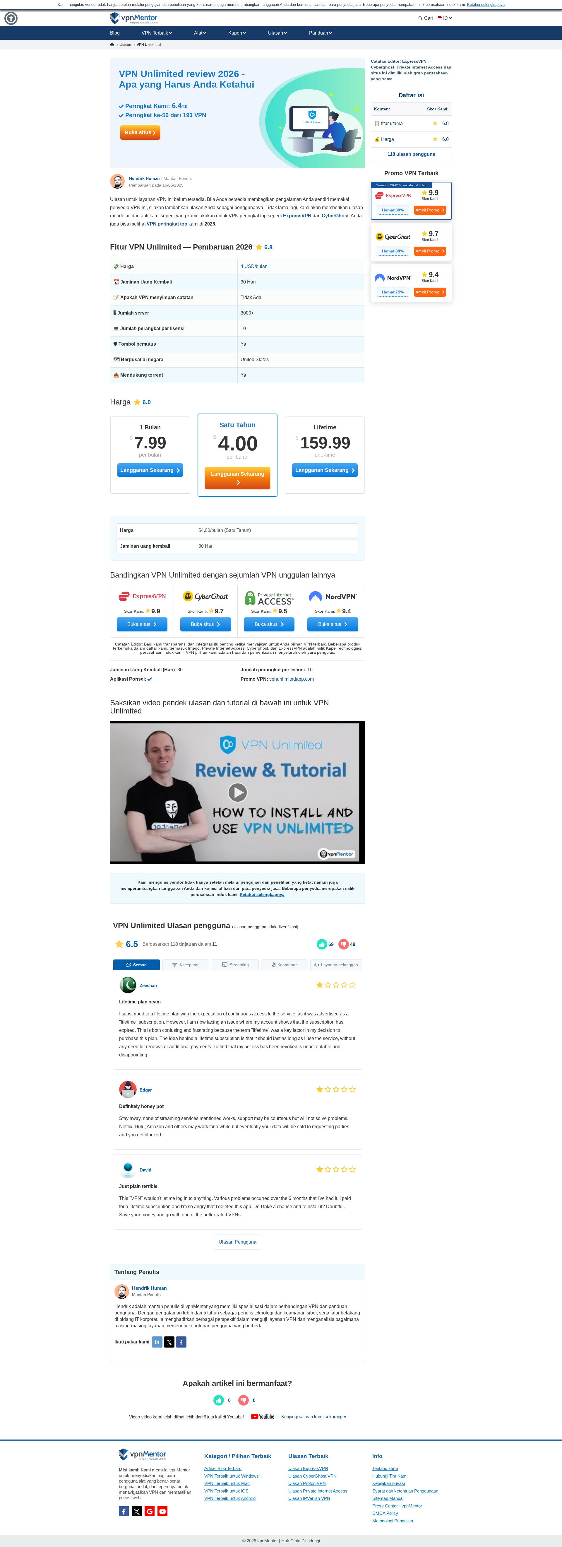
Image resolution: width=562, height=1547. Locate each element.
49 (352, 944)
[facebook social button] (124, 1511)
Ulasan (275, 32)
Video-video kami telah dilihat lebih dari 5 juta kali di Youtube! (186, 1416)
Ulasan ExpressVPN (308, 1468)
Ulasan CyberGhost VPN (312, 1475)
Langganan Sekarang (237, 474)
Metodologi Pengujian (392, 1520)
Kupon (235, 32)
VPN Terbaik (155, 32)
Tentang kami (385, 1468)
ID (445, 18)
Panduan (318, 32)
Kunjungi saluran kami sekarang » (313, 1416)
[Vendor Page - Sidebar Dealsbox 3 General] (411, 282)
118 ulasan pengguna (411, 154)
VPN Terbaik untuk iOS (226, 1490)
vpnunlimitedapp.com (291, 679)
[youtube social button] (162, 1511)
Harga (387, 139)
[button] (11, 18)
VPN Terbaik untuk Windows (231, 1475)
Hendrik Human (144, 178)
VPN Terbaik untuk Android (230, 1498)
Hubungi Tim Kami (389, 1475)
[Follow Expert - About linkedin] (157, 1342)
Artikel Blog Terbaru (222, 1468)
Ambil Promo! (428, 210)
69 (330, 944)
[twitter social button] (137, 1511)
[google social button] (150, 1511)
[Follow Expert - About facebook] (181, 1342)
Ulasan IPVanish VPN (309, 1498)
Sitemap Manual (387, 1498)
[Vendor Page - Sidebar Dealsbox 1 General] (411, 200)
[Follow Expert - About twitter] (169, 1342)
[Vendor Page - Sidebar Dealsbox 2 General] (411, 241)
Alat (198, 32)
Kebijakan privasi (388, 1483)
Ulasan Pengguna (237, 1241)
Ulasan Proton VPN (307, 1483)
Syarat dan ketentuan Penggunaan (405, 1490)
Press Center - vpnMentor (397, 1505)
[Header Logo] (134, 18)
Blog (115, 32)
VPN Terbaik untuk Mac (227, 1483)
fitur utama (392, 123)
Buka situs (139, 132)
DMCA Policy (385, 1513)
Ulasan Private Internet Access (317, 1490)
